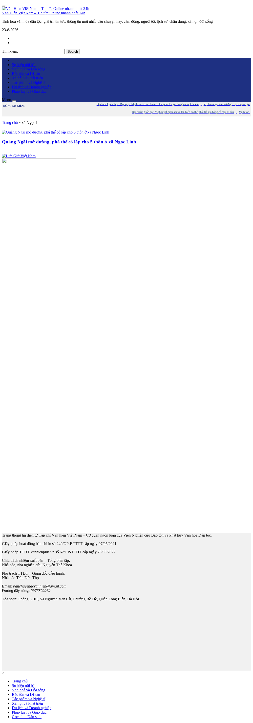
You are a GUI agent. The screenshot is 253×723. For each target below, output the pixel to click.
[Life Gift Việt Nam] (19, 156)
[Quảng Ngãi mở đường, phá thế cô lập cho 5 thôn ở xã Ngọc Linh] (55, 132)
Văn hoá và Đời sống (28, 69)
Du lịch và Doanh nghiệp (31, 87)
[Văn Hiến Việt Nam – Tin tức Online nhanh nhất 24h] (45, 8)
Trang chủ (10, 122)
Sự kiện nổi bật (24, 65)
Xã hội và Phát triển (27, 78)
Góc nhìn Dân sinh (27, 717)
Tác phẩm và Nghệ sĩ (28, 82)
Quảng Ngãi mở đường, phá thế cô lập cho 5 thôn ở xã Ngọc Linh (69, 141)
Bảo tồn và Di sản (26, 73)
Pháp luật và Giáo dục (29, 91)
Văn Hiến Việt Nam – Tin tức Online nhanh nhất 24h (43, 13)
